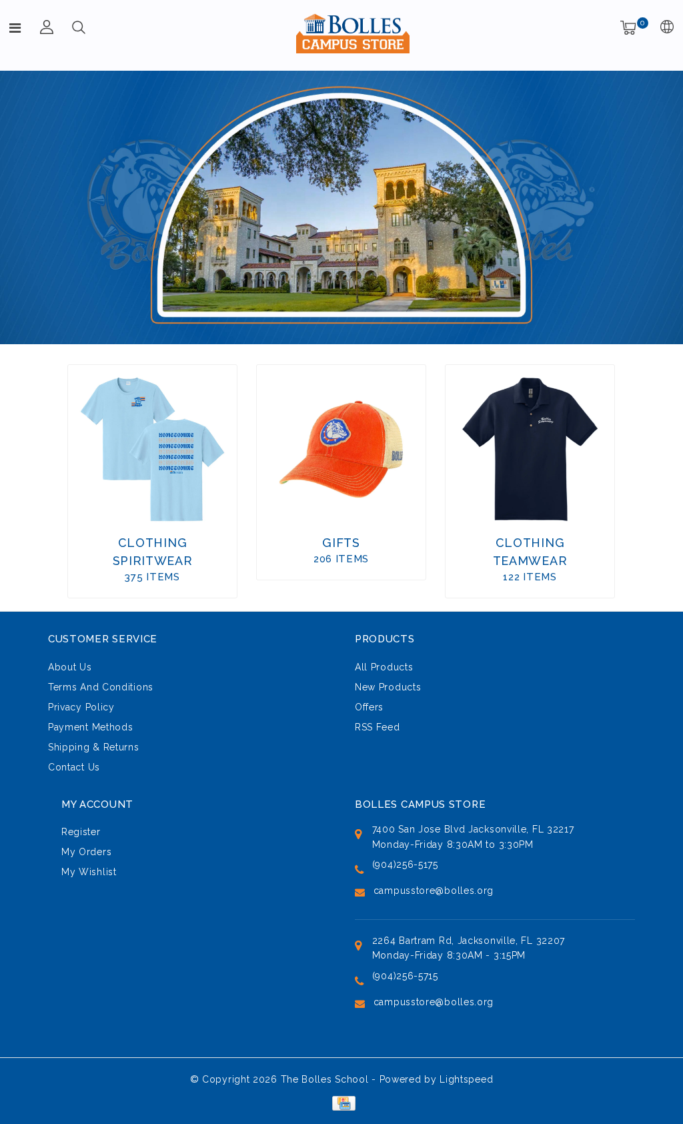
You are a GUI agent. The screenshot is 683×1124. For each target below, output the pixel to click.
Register (81, 831)
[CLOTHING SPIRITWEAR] (152, 449)
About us (70, 667)
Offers (369, 707)
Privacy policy (81, 707)
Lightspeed (466, 1079)
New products (388, 687)
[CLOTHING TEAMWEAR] (530, 449)
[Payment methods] (341, 1102)
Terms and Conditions (100, 687)
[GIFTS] (341, 449)
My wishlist (89, 872)
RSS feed (377, 727)
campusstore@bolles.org (434, 890)
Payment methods (90, 727)
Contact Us (74, 767)
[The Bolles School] (353, 33)
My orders (86, 852)
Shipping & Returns (93, 747)
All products (384, 667)
